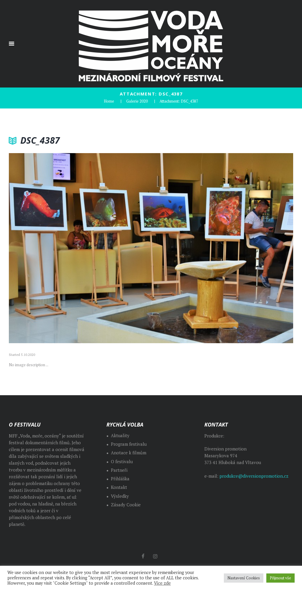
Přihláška (120, 479)
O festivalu (122, 461)
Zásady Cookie (126, 505)
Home (109, 101)
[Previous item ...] (80, 248)
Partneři (119, 470)
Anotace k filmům (128, 453)
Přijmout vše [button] (280, 578)
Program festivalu (129, 444)
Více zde (162, 583)
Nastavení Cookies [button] (243, 578)
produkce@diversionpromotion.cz (253, 476)
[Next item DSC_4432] (222, 248)
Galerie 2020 (137, 101)
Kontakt (119, 487)
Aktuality (120, 435)
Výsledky (120, 496)
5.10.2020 (28, 355)
